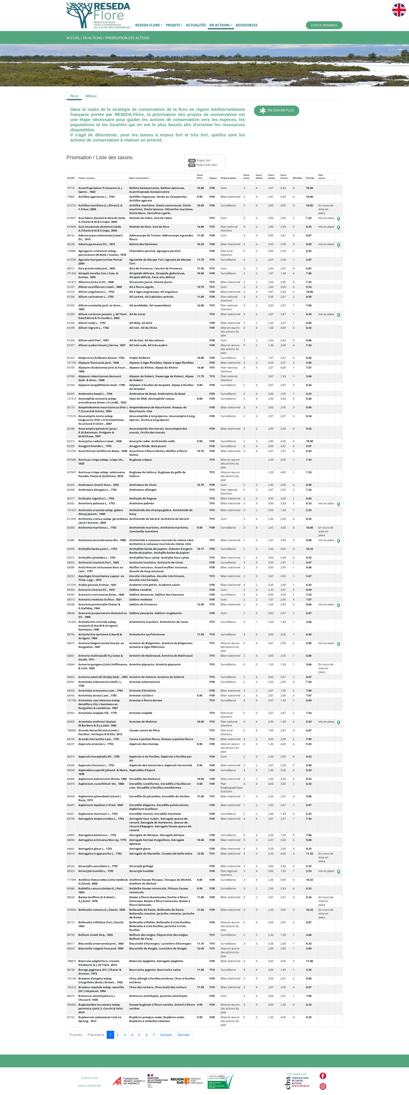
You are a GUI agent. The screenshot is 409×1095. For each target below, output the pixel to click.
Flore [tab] (74, 96)
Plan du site (89, 1078)
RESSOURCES (247, 25)
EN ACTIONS (219, 25)
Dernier (183, 1034)
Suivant (166, 1034)
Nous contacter (89, 1086)
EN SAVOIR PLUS (280, 110)
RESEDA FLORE (147, 25)
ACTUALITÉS (196, 25)
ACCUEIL (73, 38)
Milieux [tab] (91, 96)
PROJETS (173, 25)
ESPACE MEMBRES (324, 25)
